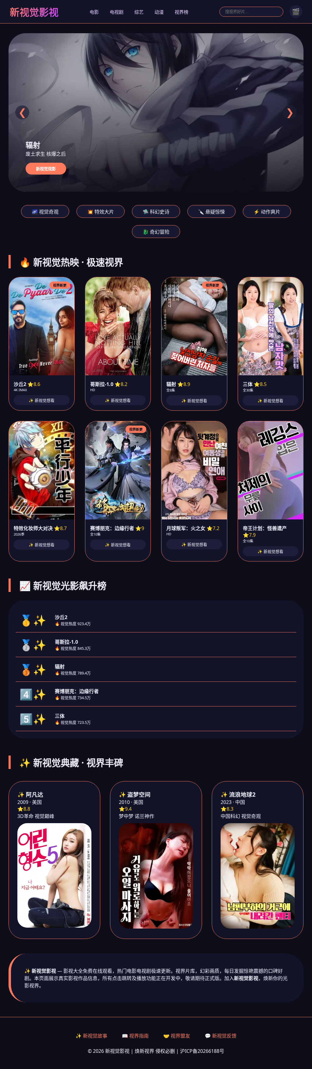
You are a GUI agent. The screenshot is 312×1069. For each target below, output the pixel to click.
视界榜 (181, 12)
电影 (94, 12)
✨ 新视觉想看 (42, 400)
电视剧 (116, 12)
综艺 (139, 12)
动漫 (159, 12)
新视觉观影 (46, 169)
